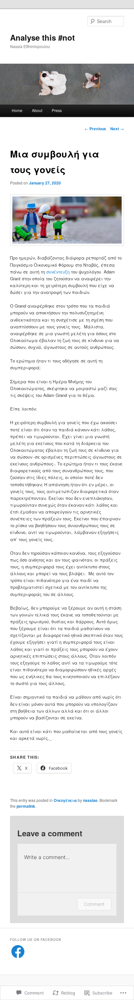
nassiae (90, 800)
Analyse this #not (42, 37)
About (37, 110)
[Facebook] (18, 951)
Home (17, 110)
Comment (94, 904)
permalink (26, 806)
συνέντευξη (58, 272)
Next (117, 129)
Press (57, 110)
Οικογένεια (65, 800)
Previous (95, 129)
